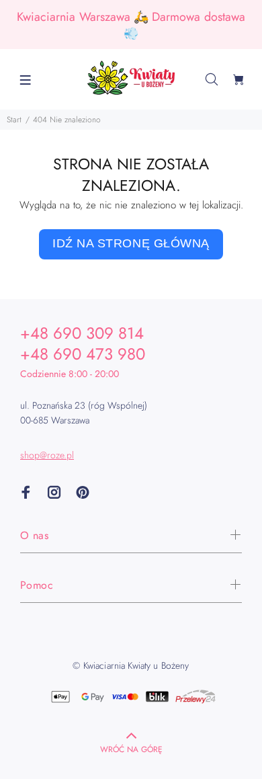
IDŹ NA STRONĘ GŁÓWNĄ (131, 243)
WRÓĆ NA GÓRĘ (131, 749)
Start (14, 120)
